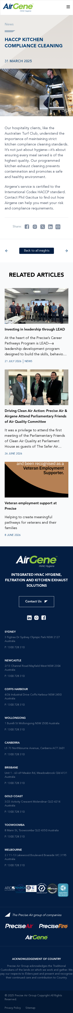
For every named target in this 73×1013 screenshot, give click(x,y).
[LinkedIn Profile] (29, 617)
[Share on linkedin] (50, 226)
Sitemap (30, 1008)
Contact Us (33, 601)
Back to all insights (36, 250)
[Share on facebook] (27, 227)
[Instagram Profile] (36, 617)
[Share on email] (57, 226)
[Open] (68, 6)
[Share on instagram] (35, 226)
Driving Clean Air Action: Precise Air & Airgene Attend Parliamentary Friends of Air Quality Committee (36, 416)
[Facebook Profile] (44, 618)
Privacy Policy (13, 1008)
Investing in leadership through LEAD (35, 329)
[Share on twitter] (42, 226)
